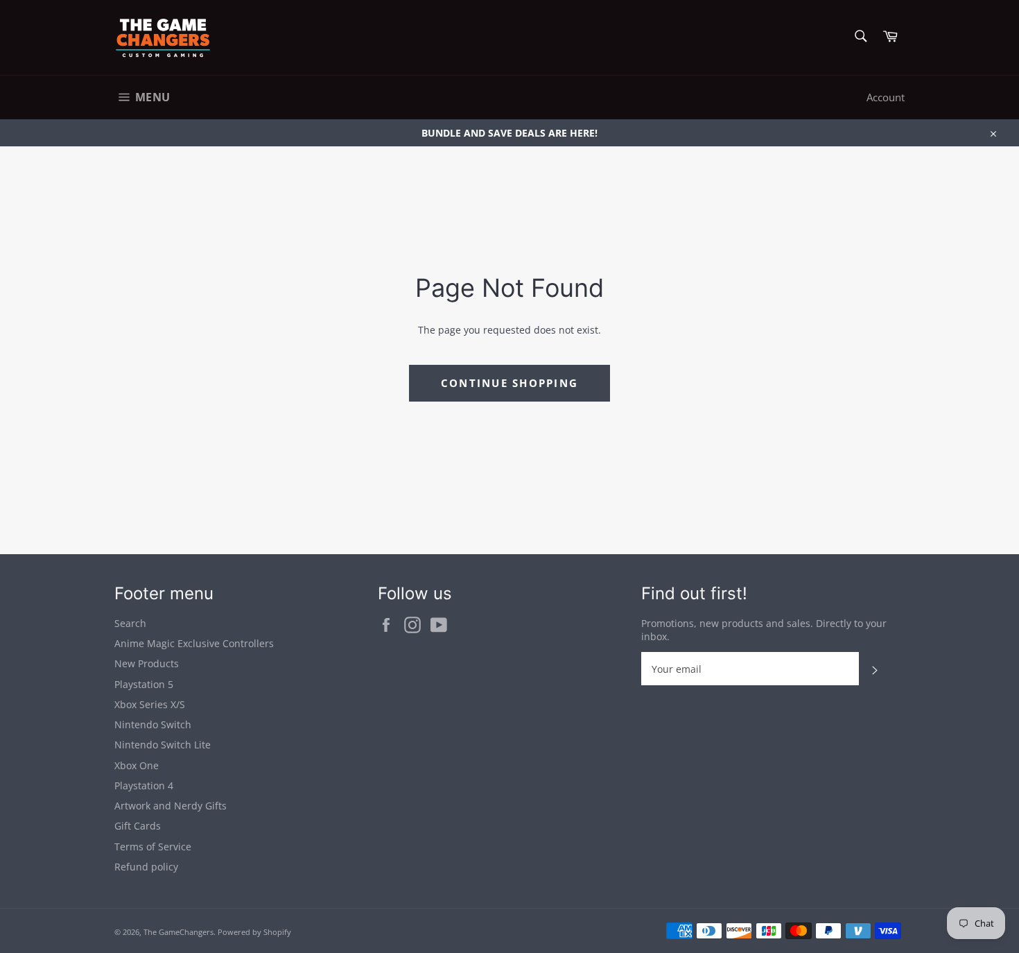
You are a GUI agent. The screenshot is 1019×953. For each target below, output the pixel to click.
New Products (146, 663)
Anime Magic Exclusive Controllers (194, 643)
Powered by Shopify (254, 932)
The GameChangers (178, 932)
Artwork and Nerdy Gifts (170, 805)
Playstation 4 (143, 785)
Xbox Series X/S (149, 704)
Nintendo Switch (152, 724)
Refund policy (146, 866)
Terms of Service (152, 846)
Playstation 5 (143, 684)
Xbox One (136, 765)
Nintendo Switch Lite (162, 744)
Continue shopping (509, 383)
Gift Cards (137, 825)
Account (885, 97)
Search (130, 623)
